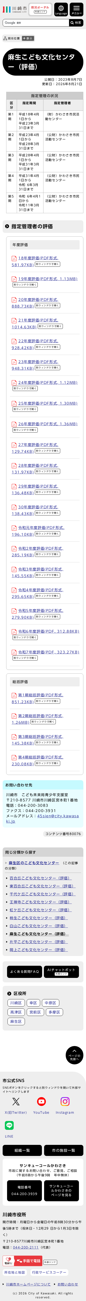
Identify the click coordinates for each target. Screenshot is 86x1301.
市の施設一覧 (63, 1150)
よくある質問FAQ (24, 971)
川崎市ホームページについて (28, 1284)
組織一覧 (22, 1150)
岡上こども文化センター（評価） (39, 950)
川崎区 (16, 1003)
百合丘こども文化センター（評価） (41, 878)
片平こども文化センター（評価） (39, 942)
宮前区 (35, 1012)
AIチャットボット (61, 971)
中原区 (50, 1003)
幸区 (33, 1003)
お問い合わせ (68, 1284)
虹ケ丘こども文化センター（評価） (41, 910)
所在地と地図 (14, 1272)
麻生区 (16, 1021)
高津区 (16, 1012)
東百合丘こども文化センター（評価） (43, 886)
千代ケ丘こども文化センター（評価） (43, 894)
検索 (78, 22)
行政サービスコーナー (49, 1272)
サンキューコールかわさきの (61, 1191)
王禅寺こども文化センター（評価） (41, 902)
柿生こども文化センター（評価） (39, 918)
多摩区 (54, 1012)
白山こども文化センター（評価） (39, 926)
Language (61, 13)
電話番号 (24, 1191)
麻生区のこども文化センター (34, 863)
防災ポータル (40, 9)
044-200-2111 (26, 1247)
